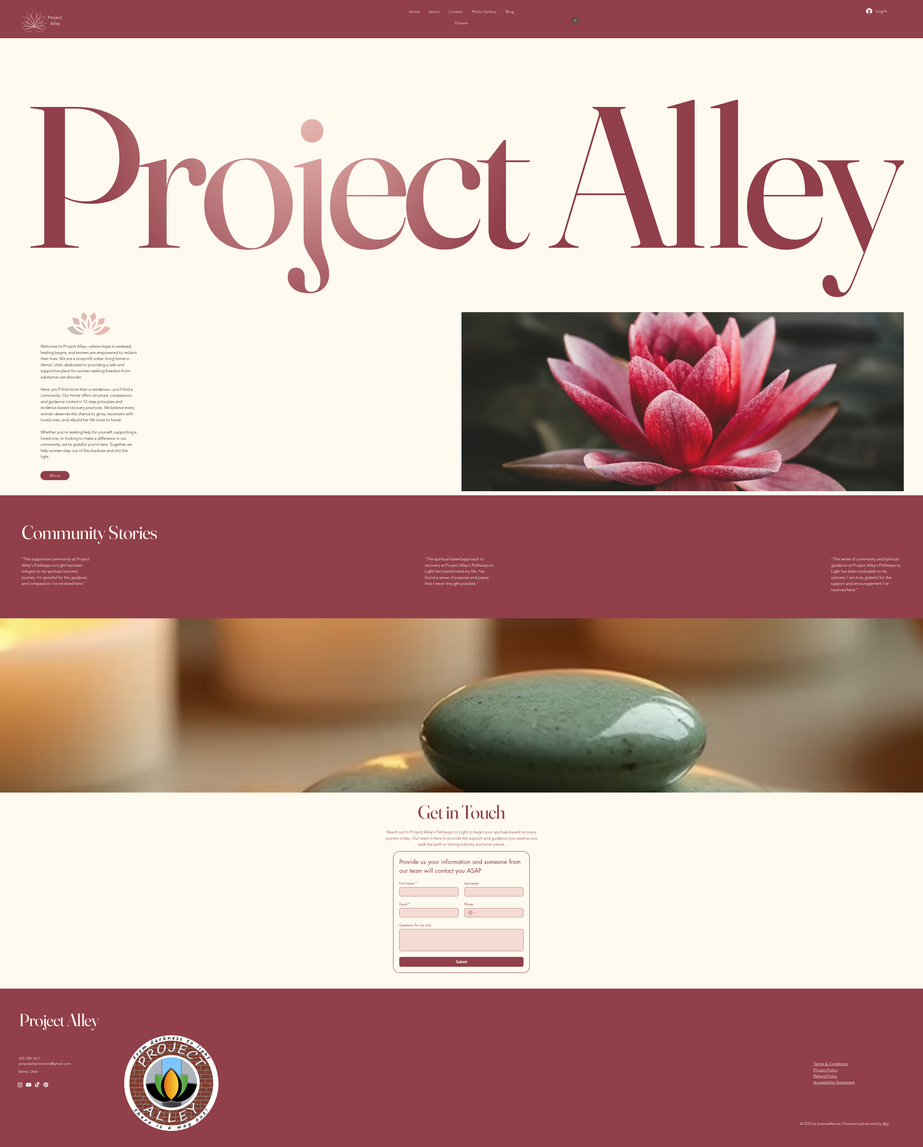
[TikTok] (37, 1085)
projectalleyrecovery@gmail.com (45, 1063)
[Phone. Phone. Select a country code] (472, 913)
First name (408, 883)
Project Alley (59, 1019)
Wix (886, 1123)
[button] (575, 19)
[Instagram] (20, 1085)
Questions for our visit (415, 925)
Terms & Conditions (830, 1063)
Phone (468, 904)
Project (55, 17)
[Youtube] (28, 1085)
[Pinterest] (46, 1085)
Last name (471, 883)
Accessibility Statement (834, 1082)
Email (404, 904)
